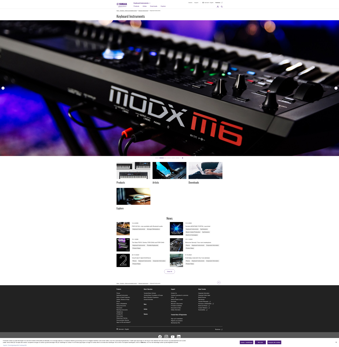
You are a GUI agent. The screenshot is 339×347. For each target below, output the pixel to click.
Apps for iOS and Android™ (124, 322)
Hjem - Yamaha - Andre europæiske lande (127, 10)
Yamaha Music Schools (150, 293)
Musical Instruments (143, 10)
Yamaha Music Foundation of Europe (153, 295)
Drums (118, 301)
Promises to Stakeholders (205, 303)
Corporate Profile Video (204, 295)
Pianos (118, 293)
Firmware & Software (176, 305)
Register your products (177, 320)
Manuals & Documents (177, 303)
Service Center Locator (177, 299)
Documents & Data (176, 308)
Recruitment (201, 299)
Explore (163, 6)
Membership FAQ (175, 323)
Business (217, 2)
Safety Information (175, 310)
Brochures (173, 301)
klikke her (143, 342)
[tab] (157, 158)
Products (136, 6)
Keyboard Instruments (141, 3)
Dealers (190, 2)
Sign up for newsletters (177, 318)
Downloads (153, 6)
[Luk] (336, 342)
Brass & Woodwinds (122, 303)
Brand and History (202, 305)
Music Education (148, 289)
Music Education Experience (151, 297)
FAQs (172, 297)
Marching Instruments (122, 310)
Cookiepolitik (23, 345)
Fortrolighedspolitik (13, 345)
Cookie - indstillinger (246, 342)
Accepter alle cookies (274, 342)
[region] (169, 342)
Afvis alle (260, 342)
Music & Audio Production (123, 297)
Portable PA (120, 314)
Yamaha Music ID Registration (179, 315)
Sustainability (201, 310)
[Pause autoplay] (182, 158)
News (145, 304)
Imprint (5, 345)
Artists (145, 6)
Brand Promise (202, 297)
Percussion (119, 308)
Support (196, 2)
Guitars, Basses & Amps (123, 299)
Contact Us (174, 293)
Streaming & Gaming (122, 318)
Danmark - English (208, 2)
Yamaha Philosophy (203, 301)
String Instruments (121, 305)
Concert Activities (148, 299)
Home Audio (120, 316)
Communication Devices (123, 320)
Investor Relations (203, 308)
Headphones (120, 312)
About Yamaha (202, 289)
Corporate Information (203, 293)
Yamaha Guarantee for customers (179, 295)
